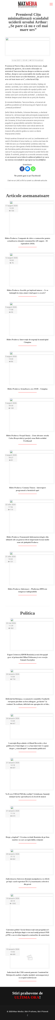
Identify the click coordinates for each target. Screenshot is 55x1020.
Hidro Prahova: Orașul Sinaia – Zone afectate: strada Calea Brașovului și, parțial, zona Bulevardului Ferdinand (27, 438)
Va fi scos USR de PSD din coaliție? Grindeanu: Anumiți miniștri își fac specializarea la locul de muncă (28, 795)
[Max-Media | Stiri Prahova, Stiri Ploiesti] (27, 4)
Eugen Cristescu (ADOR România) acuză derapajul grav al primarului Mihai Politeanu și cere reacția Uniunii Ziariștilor (27, 657)
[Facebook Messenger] (27, 168)
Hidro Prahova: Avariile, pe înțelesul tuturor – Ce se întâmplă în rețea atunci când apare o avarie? (27, 291)
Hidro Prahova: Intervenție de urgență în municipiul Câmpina (27, 341)
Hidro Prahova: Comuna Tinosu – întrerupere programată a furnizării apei (27, 489)
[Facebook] (22, 168)
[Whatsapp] (33, 168)
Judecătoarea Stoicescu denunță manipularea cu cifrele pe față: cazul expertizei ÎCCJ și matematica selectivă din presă (28, 881)
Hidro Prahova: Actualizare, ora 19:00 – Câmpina (27, 389)
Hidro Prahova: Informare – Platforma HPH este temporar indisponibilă (27, 590)
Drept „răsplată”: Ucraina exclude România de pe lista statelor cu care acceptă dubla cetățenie (27, 838)
